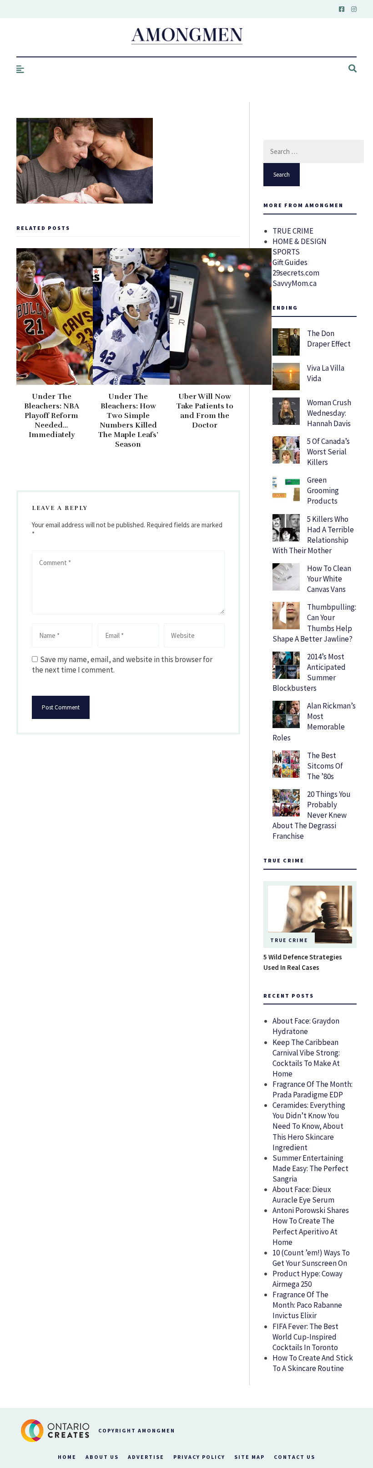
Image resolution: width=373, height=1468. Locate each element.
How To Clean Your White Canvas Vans (329, 578)
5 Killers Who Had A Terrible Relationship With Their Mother (313, 535)
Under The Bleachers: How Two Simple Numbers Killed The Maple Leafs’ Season (128, 420)
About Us (102, 1456)
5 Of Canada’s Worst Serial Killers (328, 451)
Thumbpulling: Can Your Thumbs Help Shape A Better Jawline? (314, 622)
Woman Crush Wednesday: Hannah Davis (329, 413)
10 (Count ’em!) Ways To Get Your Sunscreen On (311, 1258)
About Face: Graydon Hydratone (305, 1026)
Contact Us (294, 1456)
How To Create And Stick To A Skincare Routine (312, 1363)
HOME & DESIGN (299, 241)
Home (67, 1456)
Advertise (146, 1456)
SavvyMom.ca (294, 283)
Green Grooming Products (323, 490)
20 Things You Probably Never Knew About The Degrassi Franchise (311, 815)
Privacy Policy (199, 1456)
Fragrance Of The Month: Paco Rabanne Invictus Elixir (307, 1305)
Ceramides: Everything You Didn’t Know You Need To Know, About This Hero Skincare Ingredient (308, 1126)
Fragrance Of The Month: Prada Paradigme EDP (312, 1089)
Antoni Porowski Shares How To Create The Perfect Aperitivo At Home (310, 1226)
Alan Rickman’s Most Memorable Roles (314, 721)
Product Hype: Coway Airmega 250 (307, 1279)
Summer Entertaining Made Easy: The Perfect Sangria (310, 1168)
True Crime (289, 940)
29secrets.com (295, 273)
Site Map (249, 1456)
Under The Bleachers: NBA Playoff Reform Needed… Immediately (51, 415)
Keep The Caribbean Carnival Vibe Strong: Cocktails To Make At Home (306, 1058)
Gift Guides (289, 262)
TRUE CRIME (292, 231)
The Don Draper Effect (329, 338)
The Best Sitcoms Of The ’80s (325, 765)
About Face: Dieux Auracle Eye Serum (303, 1194)
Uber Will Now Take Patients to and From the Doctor (204, 411)
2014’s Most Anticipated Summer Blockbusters (309, 672)
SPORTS (286, 252)
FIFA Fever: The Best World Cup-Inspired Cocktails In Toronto (305, 1336)
